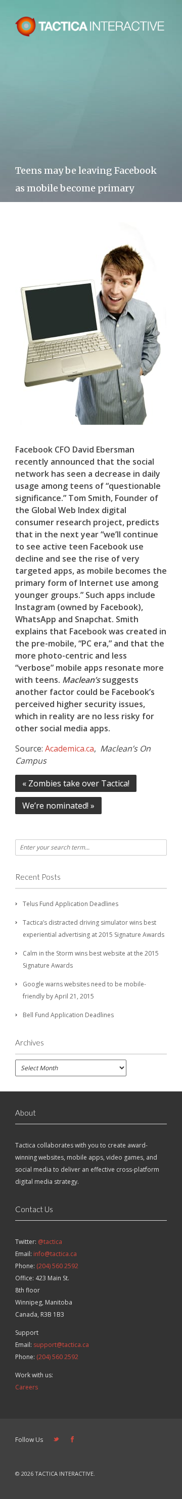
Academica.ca (69, 748)
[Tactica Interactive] (91, 33)
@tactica (50, 1241)
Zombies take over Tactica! (75, 783)
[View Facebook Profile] (72, 1440)
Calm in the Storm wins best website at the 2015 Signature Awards (91, 959)
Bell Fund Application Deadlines (68, 1015)
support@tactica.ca (61, 1344)
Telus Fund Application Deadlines (70, 904)
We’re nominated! (58, 805)
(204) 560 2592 (57, 1266)
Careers (26, 1387)
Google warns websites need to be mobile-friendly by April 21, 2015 (84, 990)
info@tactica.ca (55, 1254)
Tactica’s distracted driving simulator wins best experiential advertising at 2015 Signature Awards (93, 928)
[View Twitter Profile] (56, 1440)
